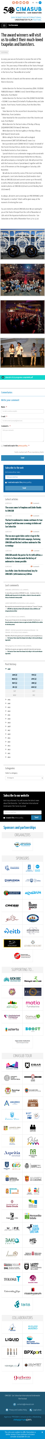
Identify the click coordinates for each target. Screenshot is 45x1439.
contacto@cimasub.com (25, 1404)
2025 (9, 700)
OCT (33, 691)
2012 (9, 749)
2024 (9, 703)
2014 (9, 742)
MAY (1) (14, 683)
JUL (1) (14, 687)
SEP (14, 691)
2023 (9, 707)
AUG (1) (33, 687)
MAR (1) (14, 679)
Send (22, 458)
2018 (9, 726)
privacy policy (22, 446)
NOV (14, 695)
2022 (9, 711)
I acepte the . (14, 818)
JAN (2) (14, 675)
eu (37, 3)
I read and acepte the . (16, 446)
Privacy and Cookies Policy (18, 1410)
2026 (9, 669)
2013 (9, 746)
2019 (9, 723)
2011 (9, 753)
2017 (9, 730)
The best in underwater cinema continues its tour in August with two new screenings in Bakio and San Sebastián (24, 523)
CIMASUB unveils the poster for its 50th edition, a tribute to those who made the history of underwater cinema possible (23, 558)
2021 (9, 715)
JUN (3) (33, 683)
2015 (9, 738)
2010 (9, 757)
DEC (34, 695)
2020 (9, 719)
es (33, 3)
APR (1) (33, 679)
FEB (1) (34, 675)
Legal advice (37, 1410)
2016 (9, 734)
